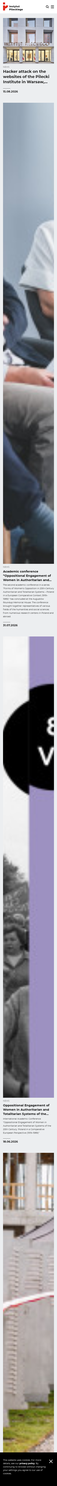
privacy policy (27, 1463)
